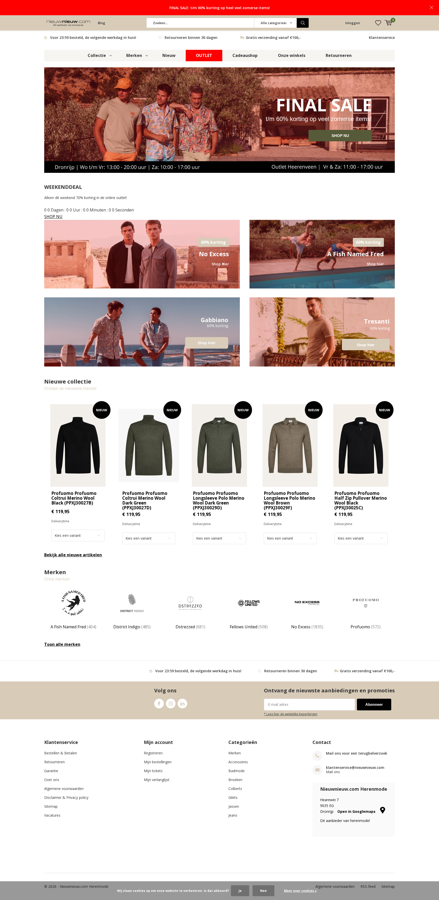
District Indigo (132, 627)
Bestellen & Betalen (60, 753)
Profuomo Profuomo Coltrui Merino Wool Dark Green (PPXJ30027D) (144, 500)
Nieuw (169, 55)
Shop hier (322, 332)
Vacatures (52, 815)
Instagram (171, 703)
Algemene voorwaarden (64, 788)
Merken (134, 55)
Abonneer (374, 704)
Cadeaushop (245, 55)
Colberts (235, 788)
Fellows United (249, 627)
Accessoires (238, 761)
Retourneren (339, 55)
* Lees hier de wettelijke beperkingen (290, 714)
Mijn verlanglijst (156, 779)
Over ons (51, 779)
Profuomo (366, 627)
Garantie (51, 770)
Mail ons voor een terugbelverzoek (356, 753)
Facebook (159, 703)
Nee (263, 891)
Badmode (236, 770)
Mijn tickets (153, 770)
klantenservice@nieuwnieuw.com (355, 767)
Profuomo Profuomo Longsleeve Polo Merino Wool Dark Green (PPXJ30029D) (218, 500)
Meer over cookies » (300, 891)
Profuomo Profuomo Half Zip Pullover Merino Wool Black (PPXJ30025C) (360, 500)
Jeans (232, 815)
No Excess (307, 627)
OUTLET (204, 55)
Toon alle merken (62, 644)
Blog (101, 23)
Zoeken (303, 23)
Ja (240, 891)
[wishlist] (378, 22)
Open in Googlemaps (357, 811)
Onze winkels (291, 55)
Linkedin (182, 703)
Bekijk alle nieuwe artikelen (73, 555)
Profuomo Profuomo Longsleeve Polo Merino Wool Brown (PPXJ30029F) (289, 500)
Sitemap (51, 806)
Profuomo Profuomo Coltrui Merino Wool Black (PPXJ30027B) (74, 498)
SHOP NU (340, 135)
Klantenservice (382, 37)
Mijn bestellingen (157, 761)
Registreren (153, 753)
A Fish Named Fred (73, 627)
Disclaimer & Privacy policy (66, 797)
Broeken (235, 779)
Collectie (97, 55)
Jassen (233, 806)
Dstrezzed (190, 627)
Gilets (233, 797)
